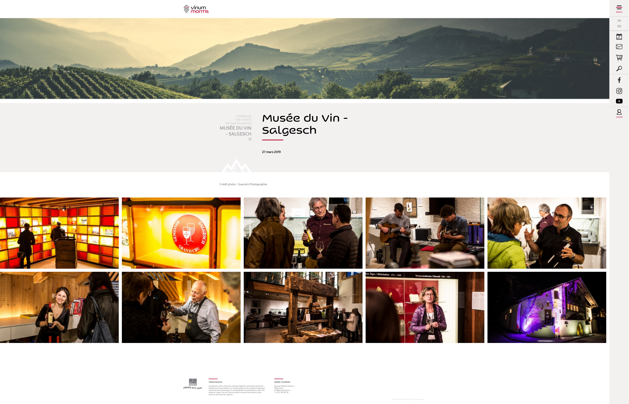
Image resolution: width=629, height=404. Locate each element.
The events (243, 119)
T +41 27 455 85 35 (281, 393)
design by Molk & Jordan (401, 399)
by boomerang (417, 399)
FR (619, 20)
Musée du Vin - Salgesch (235, 131)
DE (619, 26)
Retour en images (238, 123)
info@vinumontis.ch (282, 390)
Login (619, 117)
